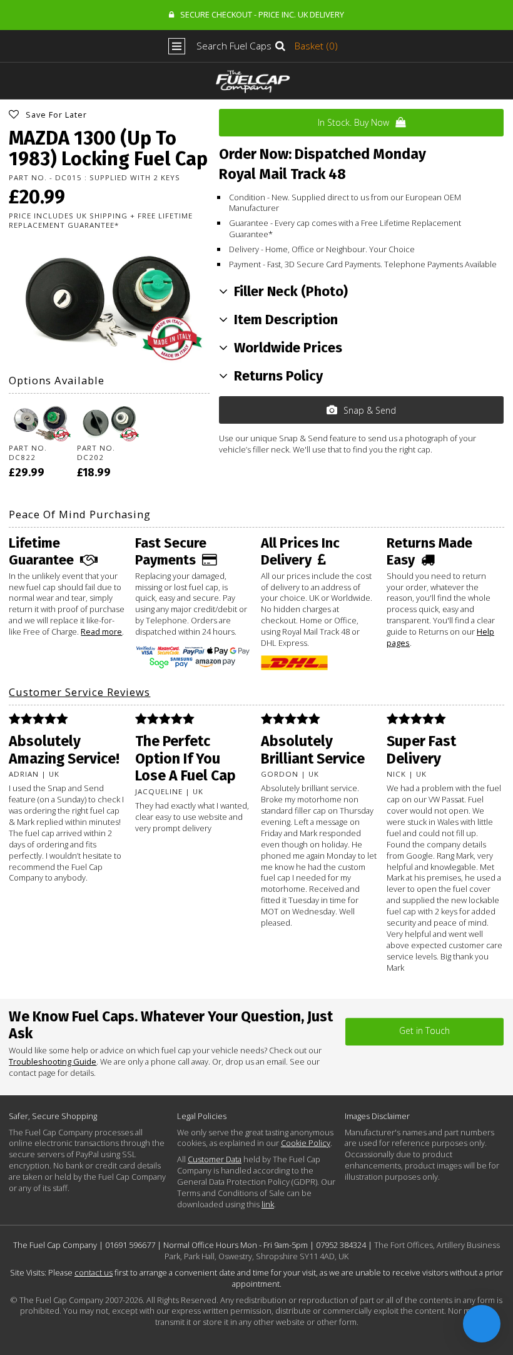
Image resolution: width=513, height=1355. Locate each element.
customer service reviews (79, 692)
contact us (93, 1272)
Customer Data (214, 1159)
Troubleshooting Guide (52, 1061)
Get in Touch (424, 1031)
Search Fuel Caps (234, 46)
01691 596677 (130, 1244)
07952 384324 (341, 1244)
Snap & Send (369, 410)
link (268, 1204)
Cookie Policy (305, 1142)
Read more (101, 631)
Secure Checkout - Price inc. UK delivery (262, 14)
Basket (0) (316, 46)
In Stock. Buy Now (353, 122)
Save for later (56, 114)
